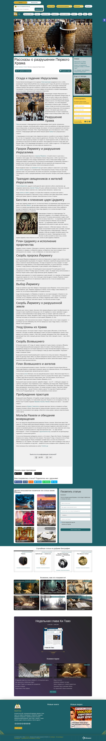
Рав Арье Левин (82, 553)
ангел (26, 374)
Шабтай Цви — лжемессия (23, 553)
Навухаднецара (46, 82)
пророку (37, 156)
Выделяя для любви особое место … (24, 524)
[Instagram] (19, 723)
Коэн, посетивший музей (34, 677)
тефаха (47, 106)
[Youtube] (20, 723)
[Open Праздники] (57, 14)
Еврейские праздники (78, 596)
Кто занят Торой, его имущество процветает (27, 684)
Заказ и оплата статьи (75, 529)
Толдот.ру (44, 446)
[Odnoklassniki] (28, 723)
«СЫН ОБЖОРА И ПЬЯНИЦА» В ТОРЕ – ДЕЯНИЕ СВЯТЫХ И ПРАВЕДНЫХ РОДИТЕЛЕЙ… (26, 608)
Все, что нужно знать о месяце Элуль (23, 540)
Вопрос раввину (53, 596)
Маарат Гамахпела (33, 406)
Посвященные (86, 596)
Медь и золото (58, 680)
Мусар (83, 596)
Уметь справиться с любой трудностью (65, 684)
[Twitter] (17, 723)
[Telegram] (22, 723)
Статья (25, 66)
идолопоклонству (45, 431)
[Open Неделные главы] (32, 14)
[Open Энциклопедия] (49, 14)
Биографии (19, 567)
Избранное (60, 596)
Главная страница (18, 66)
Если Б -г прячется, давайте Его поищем (24, 508)
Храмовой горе (36, 167)
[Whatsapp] (24, 723)
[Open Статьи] (39, 14)
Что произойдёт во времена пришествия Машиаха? (52, 608)
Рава (17, 124)
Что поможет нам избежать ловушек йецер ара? (82, 70)
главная (31, 596)
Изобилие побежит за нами (61, 682)
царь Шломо (20, 169)
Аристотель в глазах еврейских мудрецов (80, 62)
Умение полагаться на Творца (72, 677)
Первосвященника (21, 186)
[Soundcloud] (29, 723)
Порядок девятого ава (82, 92)
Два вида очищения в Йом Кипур (45, 540)
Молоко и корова (20, 686)
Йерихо (28, 205)
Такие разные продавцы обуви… (77, 593)
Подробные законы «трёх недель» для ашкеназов (45, 524)
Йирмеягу (43, 156)
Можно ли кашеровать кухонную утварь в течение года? (82, 67)
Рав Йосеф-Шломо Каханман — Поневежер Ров (43, 555)
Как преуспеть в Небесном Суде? (24, 682)
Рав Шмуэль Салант (63, 553)
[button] (104, 20)
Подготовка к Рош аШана (22, 688)
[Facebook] (15, 723)
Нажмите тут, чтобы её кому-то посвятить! (84, 50)
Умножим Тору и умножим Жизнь (63, 686)
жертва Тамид (34, 188)
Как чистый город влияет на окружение (46, 508)
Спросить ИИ (38, 9)
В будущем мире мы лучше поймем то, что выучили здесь (32, 680)
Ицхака (42, 401)
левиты (27, 192)
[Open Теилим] (76, 14)
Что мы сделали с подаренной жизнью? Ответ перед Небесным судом (79, 608)
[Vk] (26, 723)
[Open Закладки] (90, 6)
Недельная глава (35, 596)
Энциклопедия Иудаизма (25, 567)
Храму (51, 131)
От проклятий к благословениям (63, 688)
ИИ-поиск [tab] (20, 2)
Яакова (47, 401)
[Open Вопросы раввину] (69, 14)
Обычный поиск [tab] (34, 2)
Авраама (37, 401)
